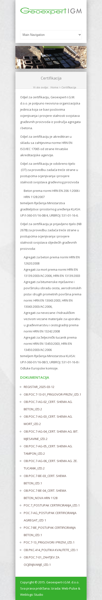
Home (54, 87)
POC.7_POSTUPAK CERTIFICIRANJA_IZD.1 (52, 505)
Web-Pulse (69, 588)
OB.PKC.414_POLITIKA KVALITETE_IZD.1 (51, 550)
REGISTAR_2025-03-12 (39, 387)
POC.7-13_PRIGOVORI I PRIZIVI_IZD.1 (49, 542)
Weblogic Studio (31, 594)
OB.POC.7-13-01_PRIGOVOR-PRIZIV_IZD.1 (52, 394)
